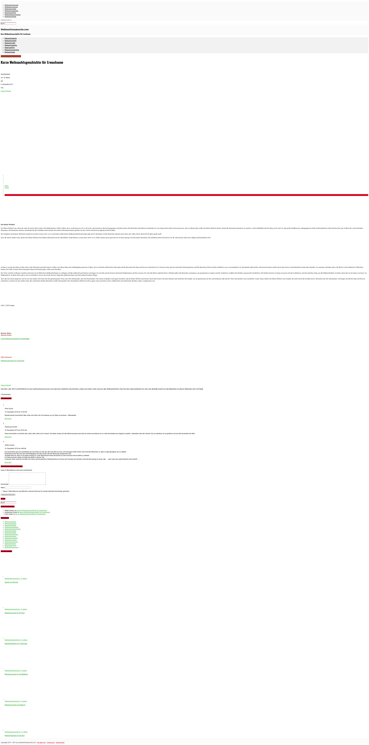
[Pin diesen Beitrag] (186, 179)
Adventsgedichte (10, 13)
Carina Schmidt (6, 91)
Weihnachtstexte (10, 544)
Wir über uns (41, 742)
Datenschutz (60, 742)
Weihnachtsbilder (10, 525)
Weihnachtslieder (10, 17)
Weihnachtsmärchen (11, 535)
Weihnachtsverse (10, 545)
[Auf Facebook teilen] (186, 175)
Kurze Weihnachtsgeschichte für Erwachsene (32, 510)
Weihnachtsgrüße (10, 9)
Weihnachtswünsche (11, 5)
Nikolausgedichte (10, 524)
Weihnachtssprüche (11, 7)
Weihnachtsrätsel (10, 536)
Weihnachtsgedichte (11, 11)
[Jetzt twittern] (186, 177)
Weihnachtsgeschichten (13, 15)
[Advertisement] (15, 209)
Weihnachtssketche (11, 538)
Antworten (8, 419)
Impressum (51, 742)
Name (3, 487)
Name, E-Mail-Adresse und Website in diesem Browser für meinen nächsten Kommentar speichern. (36, 491)
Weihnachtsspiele (11, 540)
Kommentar (4, 484)
